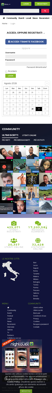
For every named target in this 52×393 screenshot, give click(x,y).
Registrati (42, 4)
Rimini (35, 296)
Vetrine (10, 330)
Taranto (36, 274)
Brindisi (36, 299)
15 (39, 101)
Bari (34, 262)
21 (32, 105)
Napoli (35, 268)
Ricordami (12, 71)
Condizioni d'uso (39, 316)
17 (7, 105)
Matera (36, 276)
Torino (35, 285)
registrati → (36, 32)
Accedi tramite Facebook (27, 41)
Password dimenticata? (37, 67)
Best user (36, 313)
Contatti (36, 327)
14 (32, 101)
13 (26, 101)
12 (20, 101)
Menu (6, 4)
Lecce (35, 265)
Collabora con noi (14, 338)
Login (26, 4)
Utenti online (29, 135)
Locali (28, 18)
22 (39, 105)
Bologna (36, 282)
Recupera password (41, 324)
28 (13, 92)
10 (7, 101)
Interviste (10, 327)
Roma (35, 271)
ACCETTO (26, 391)
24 (7, 109)
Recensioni (44, 18)
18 (13, 105)
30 (26, 92)
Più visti (6, 140)
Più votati (39, 140)
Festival (10, 316)
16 (45, 101)
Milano (35, 279)
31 (32, 92)
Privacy (36, 318)
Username (10, 52)
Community (11, 18)
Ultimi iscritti (10, 135)
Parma (35, 287)
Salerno (36, 293)
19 (20, 105)
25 (13, 109)
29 (20, 92)
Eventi (21, 18)
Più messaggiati (22, 140)
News (35, 18)
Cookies (36, 321)
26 (20, 109)
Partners (10, 335)
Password (10, 60)
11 (13, 101)
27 (7, 92)
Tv (8, 332)
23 (45, 105)
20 (26, 105)
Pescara (36, 290)
